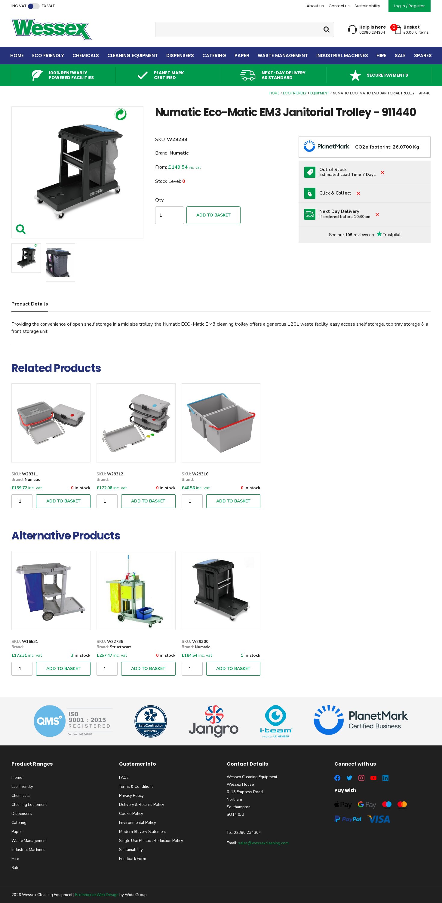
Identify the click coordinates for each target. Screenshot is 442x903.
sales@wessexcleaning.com (263, 843)
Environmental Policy (137, 822)
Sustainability (367, 6)
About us (315, 6)
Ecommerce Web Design (96, 895)
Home (17, 55)
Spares (423, 55)
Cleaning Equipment (132, 55)
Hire (381, 55)
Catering (214, 55)
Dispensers (180, 55)
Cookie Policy (131, 813)
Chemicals (85, 55)
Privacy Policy (131, 795)
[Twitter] (349, 778)
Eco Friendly (48, 55)
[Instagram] (361, 778)
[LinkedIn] (385, 778)
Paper (242, 55)
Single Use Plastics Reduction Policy (151, 840)
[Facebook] (337, 778)
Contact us (339, 6)
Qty (159, 200)
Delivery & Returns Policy (141, 804)
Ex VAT (48, 6)
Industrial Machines (342, 55)
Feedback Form (132, 859)
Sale (400, 55)
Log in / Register (409, 6)
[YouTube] (373, 778)
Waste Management (283, 55)
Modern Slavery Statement (142, 831)
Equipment (319, 93)
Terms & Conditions (136, 786)
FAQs (124, 777)
